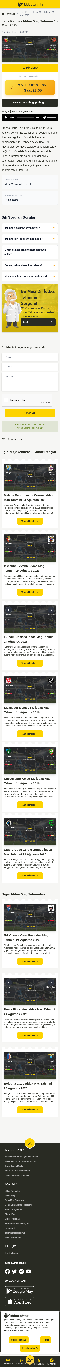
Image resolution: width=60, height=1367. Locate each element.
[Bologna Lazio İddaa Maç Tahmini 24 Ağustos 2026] (30, 1065)
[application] (30, 117)
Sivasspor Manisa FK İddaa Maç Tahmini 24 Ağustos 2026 (27, 710)
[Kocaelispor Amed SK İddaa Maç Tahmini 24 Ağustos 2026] (30, 760)
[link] (37, 4)
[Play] (6, 117)
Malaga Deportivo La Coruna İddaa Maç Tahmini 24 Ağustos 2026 (28, 498)
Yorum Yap (30, 413)
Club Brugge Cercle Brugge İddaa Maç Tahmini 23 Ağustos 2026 (28, 852)
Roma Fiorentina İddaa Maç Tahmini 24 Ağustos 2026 (29, 1012)
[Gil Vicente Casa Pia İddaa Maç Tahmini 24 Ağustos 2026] (30, 917)
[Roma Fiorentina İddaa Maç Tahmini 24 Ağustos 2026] (30, 991)
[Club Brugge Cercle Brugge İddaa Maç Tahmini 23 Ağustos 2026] (30, 831)
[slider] (52, 117)
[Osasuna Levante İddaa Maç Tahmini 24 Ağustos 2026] (30, 548)
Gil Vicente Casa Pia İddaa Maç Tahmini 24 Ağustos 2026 (26, 938)
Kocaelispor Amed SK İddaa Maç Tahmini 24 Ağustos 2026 (27, 781)
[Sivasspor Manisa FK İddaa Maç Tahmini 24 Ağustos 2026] (30, 689)
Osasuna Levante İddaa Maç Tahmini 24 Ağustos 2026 (24, 568)
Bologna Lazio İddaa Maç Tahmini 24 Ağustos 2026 (28, 1086)
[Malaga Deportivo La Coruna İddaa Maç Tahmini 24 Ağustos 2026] (30, 477)
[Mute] (44, 117)
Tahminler (10, 14)
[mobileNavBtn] (8, 4)
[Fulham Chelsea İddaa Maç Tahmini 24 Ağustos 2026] (30, 619)
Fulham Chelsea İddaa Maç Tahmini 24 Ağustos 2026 (29, 639)
